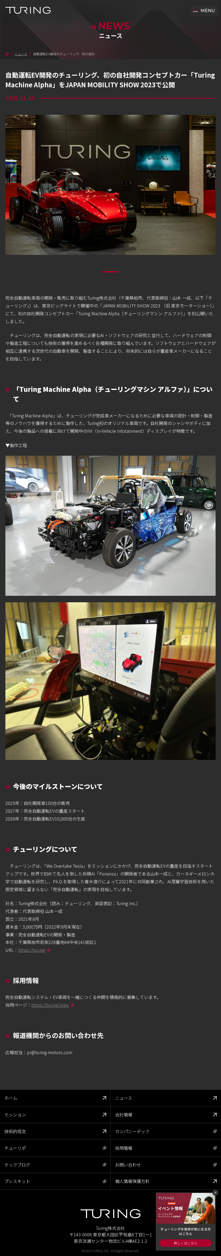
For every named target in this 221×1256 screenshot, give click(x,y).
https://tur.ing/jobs (50, 1005)
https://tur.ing (31, 950)
